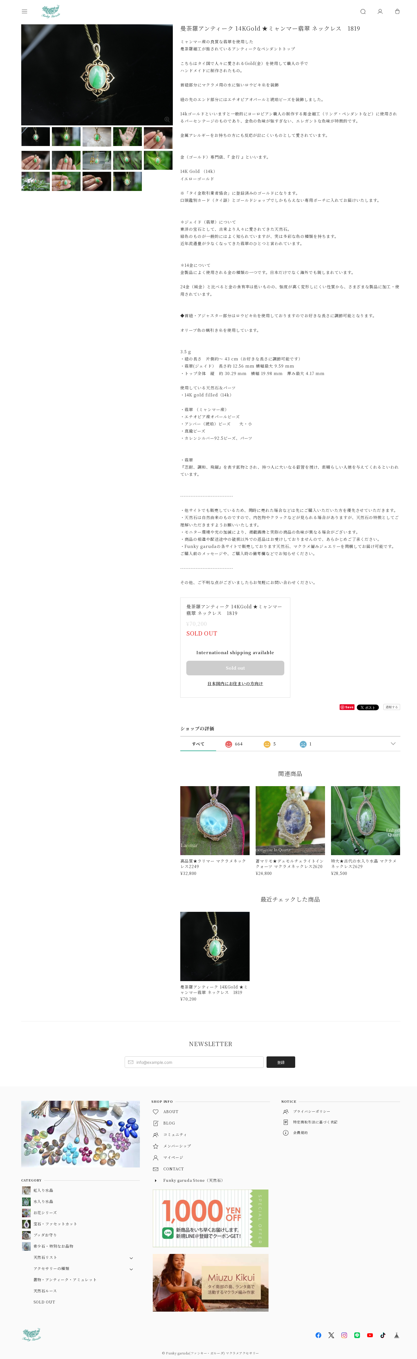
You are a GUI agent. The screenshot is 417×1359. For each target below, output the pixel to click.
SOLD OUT (45, 1302)
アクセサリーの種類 (52, 1268)
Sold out (235, 668)
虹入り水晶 (44, 1190)
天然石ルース (45, 1290)
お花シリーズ (45, 1212)
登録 (281, 1062)
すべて (198, 744)
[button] (29, 11)
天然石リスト (46, 1257)
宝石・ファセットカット (56, 1223)
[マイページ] (380, 11)
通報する (391, 707)
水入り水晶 (44, 1201)
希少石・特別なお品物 (54, 1246)
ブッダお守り (45, 1235)
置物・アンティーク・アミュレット (65, 1279)
